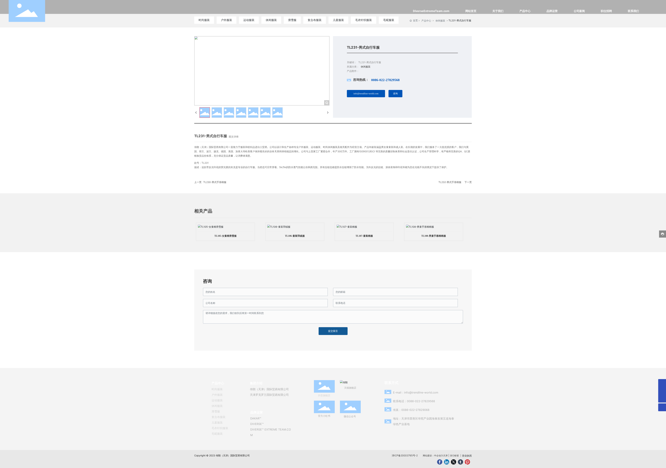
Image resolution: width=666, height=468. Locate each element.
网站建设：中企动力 (433, 455)
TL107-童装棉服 (364, 236)
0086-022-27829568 (385, 80)
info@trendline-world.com (421, 392)
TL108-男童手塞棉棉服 (433, 236)
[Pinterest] (467, 462)
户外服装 (217, 394)
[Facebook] (439, 462)
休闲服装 (217, 406)
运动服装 (217, 400)
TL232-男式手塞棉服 (449, 182)
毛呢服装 (217, 433)
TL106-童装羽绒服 (295, 236)
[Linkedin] (446, 462)
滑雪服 (216, 411)
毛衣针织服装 (220, 428)
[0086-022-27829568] (662, 391)
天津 (445, 455)
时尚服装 (217, 389)
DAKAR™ (255, 418)
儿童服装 (217, 422)
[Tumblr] (460, 462)
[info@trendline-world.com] (662, 383)
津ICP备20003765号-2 (405, 455)
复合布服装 (218, 417)
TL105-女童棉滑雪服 (225, 236)
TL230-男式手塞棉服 (214, 182)
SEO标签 (454, 455)
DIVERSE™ (257, 424)
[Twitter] (453, 462)
